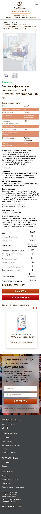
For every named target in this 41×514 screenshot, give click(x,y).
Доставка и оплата (10, 480)
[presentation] (33, 308)
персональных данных (23, 410)
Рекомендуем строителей (13, 487)
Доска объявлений (9, 452)
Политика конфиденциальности (12, 421)
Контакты (6, 483)
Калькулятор (7, 441)
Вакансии (6, 476)
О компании (7, 437)
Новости (5, 466)
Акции (4, 449)
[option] (19, 47)
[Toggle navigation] (37, 4)
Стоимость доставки (11, 445)
